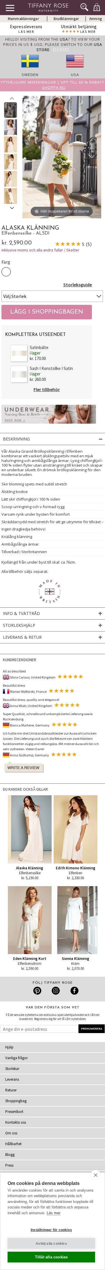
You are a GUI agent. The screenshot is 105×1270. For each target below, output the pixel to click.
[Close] (61, 49)
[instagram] (55, 991)
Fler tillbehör (47, 389)
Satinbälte (39, 347)
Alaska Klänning (29, 868)
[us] (75, 69)
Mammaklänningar (23, 18)
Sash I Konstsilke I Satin (51, 368)
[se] (30, 69)
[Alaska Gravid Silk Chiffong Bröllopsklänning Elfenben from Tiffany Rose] (10, 110)
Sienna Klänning (75, 958)
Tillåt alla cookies (51, 1257)
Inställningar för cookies (51, 1230)
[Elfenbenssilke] (6, 272)
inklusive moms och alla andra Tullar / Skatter (40, 250)
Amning (95, 18)
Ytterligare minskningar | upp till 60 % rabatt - (52, 85)
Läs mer (53, 1213)
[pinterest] (37, 991)
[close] (95, 1175)
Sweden (30, 74)
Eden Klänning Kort (29, 958)
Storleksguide (77, 284)
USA (75, 74)
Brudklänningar (66, 18)
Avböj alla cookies (51, 1244)
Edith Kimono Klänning (75, 868)
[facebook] (73, 991)
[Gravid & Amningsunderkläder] (48, 425)
